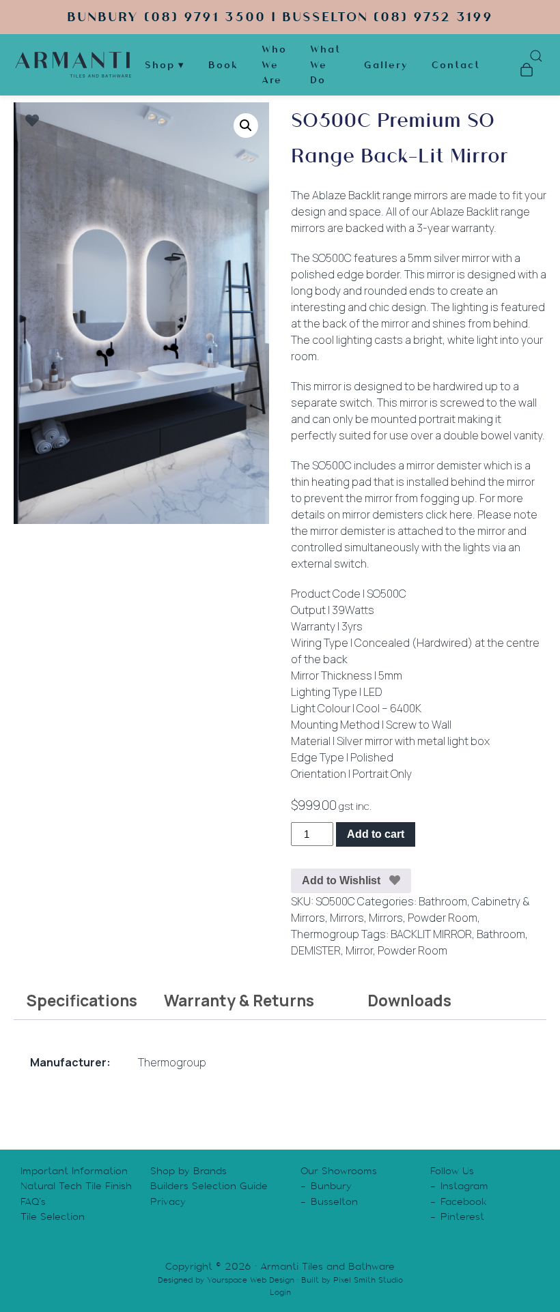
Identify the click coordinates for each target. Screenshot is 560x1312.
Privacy (168, 1201)
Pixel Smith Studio (368, 1279)
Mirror (359, 950)
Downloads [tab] (409, 1000)
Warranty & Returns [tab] (239, 1000)
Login (280, 1292)
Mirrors (347, 917)
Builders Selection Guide (209, 1186)
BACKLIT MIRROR (431, 934)
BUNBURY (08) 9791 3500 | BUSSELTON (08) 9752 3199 (280, 17)
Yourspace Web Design (250, 1279)
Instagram (464, 1186)
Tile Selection (52, 1216)
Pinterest (462, 1216)
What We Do (325, 64)
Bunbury (331, 1186)
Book (223, 65)
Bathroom (443, 901)
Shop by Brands (188, 1171)
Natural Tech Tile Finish (76, 1186)
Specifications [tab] (81, 1000)
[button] (246, 125)
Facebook (463, 1201)
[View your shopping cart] (526, 72)
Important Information (74, 1171)
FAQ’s (33, 1201)
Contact (456, 65)
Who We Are (274, 64)
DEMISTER (316, 950)
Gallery (386, 65)
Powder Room (442, 917)
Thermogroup (325, 934)
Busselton (334, 1201)
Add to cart (375, 834)
